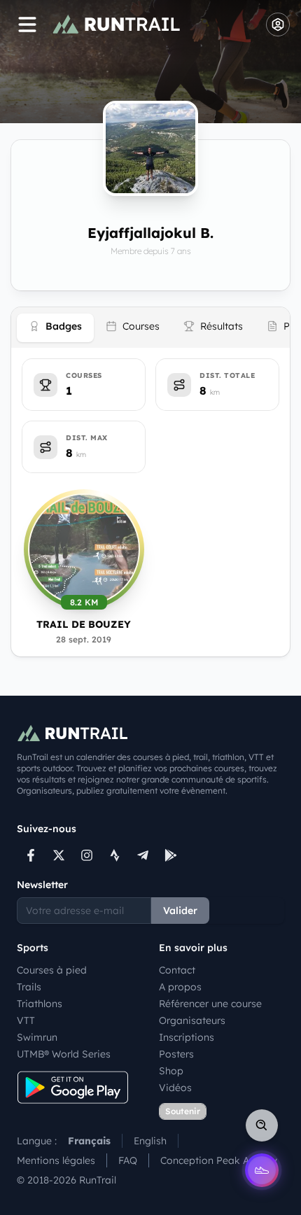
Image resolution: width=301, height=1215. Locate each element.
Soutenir (182, 1111)
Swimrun (37, 1037)
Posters (176, 1054)
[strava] (115, 855)
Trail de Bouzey (83, 624)
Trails (29, 987)
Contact (177, 970)
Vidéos (175, 1087)
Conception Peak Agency (218, 1160)
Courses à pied (52, 970)
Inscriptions (186, 1037)
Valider (180, 910)
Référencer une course (210, 1003)
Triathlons (39, 1003)
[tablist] (150, 327)
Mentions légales (56, 1160)
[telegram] (143, 855)
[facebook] (31, 855)
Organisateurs (192, 1020)
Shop (171, 1071)
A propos (180, 987)
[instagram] (87, 855)
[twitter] (59, 855)
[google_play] (171, 855)
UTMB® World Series (64, 1054)
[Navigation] (27, 24)
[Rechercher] (262, 1125)
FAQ (127, 1160)
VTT (26, 1020)
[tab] (55, 328)
